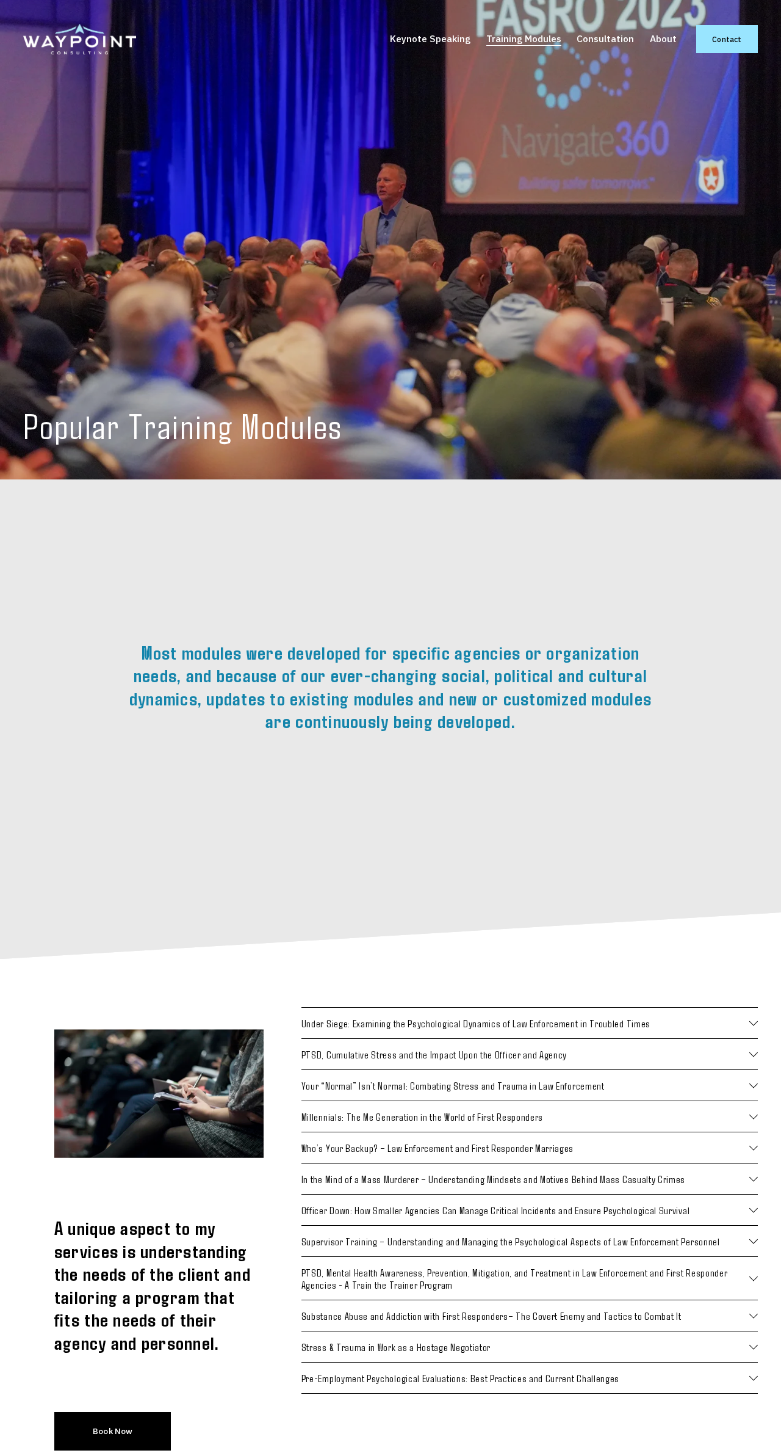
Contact (726, 39)
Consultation (605, 38)
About (663, 38)
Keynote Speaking (430, 38)
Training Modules (523, 38)
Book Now (112, 1431)
